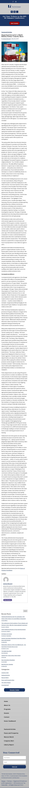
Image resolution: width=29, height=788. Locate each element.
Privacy (3, 781)
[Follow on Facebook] (12, 12)
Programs (7, 709)
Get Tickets (14, 23)
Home (6, 701)
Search (25, 611)
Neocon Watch (5, 677)
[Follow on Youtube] (17, 12)
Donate (6, 713)
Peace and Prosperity (11, 733)
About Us (7, 705)
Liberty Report (9, 745)
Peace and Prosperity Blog (7, 680)
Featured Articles (6, 32)
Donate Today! (14, 690)
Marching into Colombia (7, 664)
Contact (6, 717)
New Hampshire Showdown (8, 660)
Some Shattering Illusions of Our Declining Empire (13, 629)
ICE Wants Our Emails (6, 634)
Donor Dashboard (10, 721)
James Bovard (7, 39)
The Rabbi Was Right (6, 651)
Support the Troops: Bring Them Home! (11, 655)
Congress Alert (5, 672)
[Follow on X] (14, 12)
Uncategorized (5, 685)
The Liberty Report (6, 682)
